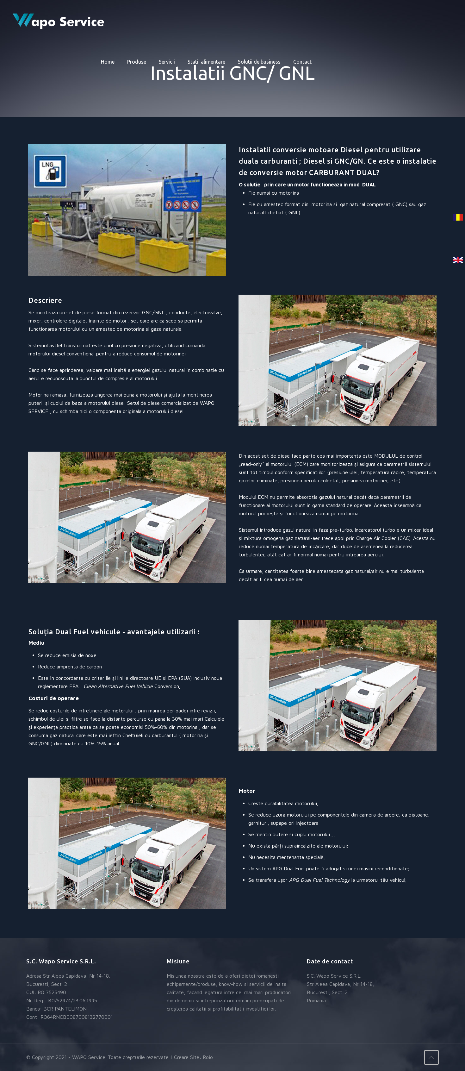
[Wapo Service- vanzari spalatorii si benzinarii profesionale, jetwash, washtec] (59, 20)
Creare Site (186, 1057)
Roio (208, 1057)
